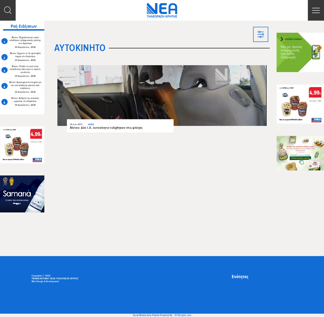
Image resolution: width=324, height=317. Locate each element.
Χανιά (91, 124)
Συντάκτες (238, 293)
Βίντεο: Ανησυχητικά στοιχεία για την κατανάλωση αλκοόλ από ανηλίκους (25, 85)
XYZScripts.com (183, 315)
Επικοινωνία (239, 290)
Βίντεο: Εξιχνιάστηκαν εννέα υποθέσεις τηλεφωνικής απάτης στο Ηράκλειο (25, 40)
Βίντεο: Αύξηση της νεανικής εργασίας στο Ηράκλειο (25, 100)
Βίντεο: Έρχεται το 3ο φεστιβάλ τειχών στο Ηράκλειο (25, 55)
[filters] (261, 35)
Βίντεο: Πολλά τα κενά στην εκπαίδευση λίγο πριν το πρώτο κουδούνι (25, 69)
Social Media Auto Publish (146, 315)
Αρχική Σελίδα (241, 286)
